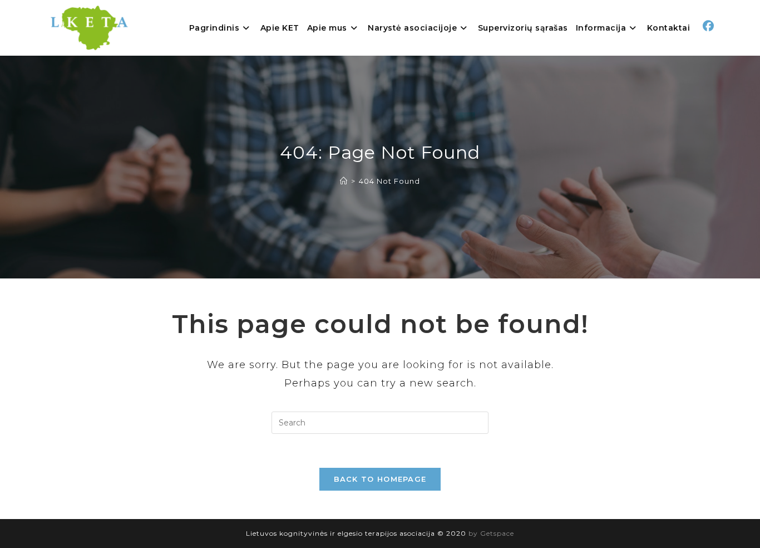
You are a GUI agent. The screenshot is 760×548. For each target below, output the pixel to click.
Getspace (497, 533)
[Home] (344, 181)
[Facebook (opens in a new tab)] (708, 26)
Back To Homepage (380, 478)
